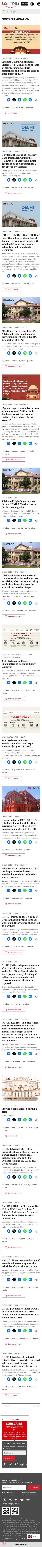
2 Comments (13, 289)
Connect (25, 4)
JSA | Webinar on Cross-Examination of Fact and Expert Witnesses (19, 664)
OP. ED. (13, 1105)
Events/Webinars (10, 737)
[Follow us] (4, 1464)
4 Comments (13, 1136)
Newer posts (35, 1406)
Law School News (11, 657)
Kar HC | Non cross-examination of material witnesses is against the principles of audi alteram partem (21, 1263)
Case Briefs (7, 58)
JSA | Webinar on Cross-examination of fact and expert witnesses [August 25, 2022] (18, 743)
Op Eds (5, 1105)
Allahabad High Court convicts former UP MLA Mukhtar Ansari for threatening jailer (19, 504)
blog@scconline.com (8, 1495)
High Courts (20, 151)
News (23, 737)
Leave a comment (14, 193)
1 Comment (12, 113)
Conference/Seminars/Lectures (17, 655)
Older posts (7, 1406)
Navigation (21, 1544)
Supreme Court (21, 58)
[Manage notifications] (4, 1543)
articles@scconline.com (29, 1495)
